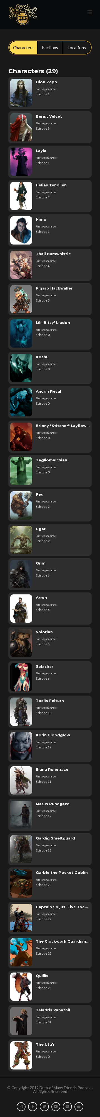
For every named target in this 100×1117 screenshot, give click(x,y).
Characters (23, 47)
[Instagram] (21, 1106)
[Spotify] (67, 1106)
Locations (77, 47)
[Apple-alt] (79, 1106)
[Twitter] (44, 1106)
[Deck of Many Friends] (22, 14)
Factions (50, 47)
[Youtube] (56, 1106)
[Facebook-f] (32, 1106)
